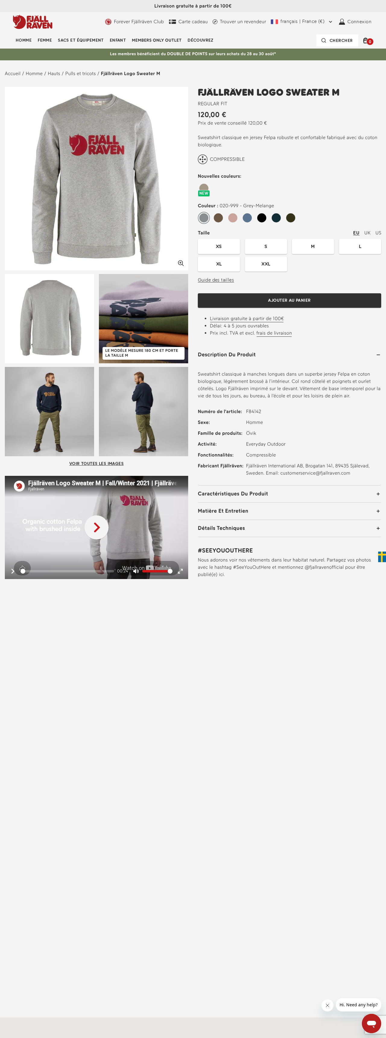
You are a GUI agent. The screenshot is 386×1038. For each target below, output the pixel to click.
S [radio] (265, 246)
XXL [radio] (265, 264)
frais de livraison (274, 333)
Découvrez (201, 40)
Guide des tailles (216, 280)
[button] (366, 40)
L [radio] (360, 246)
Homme (24, 40)
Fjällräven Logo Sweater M (130, 73)
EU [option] (356, 233)
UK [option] (367, 233)
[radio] (204, 188)
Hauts (54, 73)
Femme (45, 40)
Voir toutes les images (96, 463)
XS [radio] (219, 246)
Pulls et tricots (80, 73)
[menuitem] (23, 40)
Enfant (118, 40)
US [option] (378, 233)
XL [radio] (219, 264)
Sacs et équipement (81, 40)
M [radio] (313, 246)
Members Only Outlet (157, 40)
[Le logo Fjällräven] (32, 21)
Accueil (13, 73)
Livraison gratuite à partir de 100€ (193, 6)
